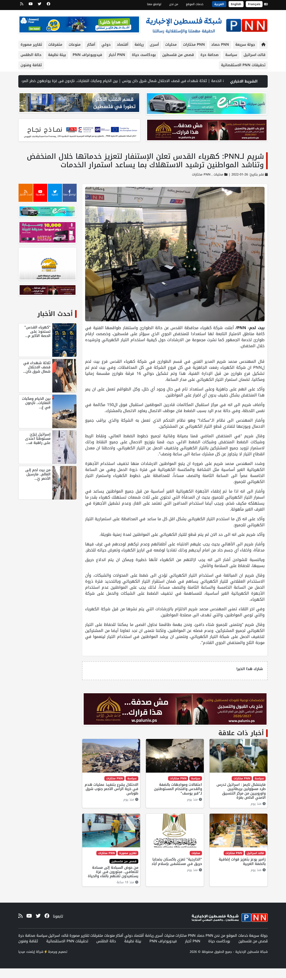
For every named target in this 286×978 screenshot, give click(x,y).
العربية (219, 4)
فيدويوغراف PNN (87, 54)
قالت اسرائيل (254, 54)
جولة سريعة (245, 44)
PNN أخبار (117, 54)
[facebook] (48, 5)
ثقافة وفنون (31, 65)
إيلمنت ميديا (26, 952)
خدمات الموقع (195, 4)
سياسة (231, 54)
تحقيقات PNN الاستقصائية (243, 65)
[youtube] (30, 5)
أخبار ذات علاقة (241, 733)
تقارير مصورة (31, 44)
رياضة (139, 44)
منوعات (75, 44)
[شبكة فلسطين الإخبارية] (207, 24)
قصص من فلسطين (178, 54)
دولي (106, 44)
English (236, 4)
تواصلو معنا (154, 4)
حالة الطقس (31, 54)
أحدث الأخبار (55, 314)
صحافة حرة (209, 54)
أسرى (154, 44)
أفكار (91, 44)
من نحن (173, 4)
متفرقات (55, 44)
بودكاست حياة (144, 54)
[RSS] (21, 5)
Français (254, 4)
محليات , (216, 175)
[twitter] (39, 5)
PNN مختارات (194, 44)
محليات (171, 44)
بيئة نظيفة (57, 54)
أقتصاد (122, 44)
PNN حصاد (220, 44)
